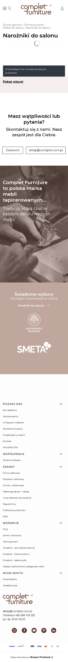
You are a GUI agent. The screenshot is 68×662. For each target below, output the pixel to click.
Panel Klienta (10, 579)
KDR (5, 516)
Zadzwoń (13, 150)
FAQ (5, 529)
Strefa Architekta (12, 460)
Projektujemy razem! (14, 435)
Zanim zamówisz (12, 535)
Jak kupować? (10, 541)
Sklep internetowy (30, 657)
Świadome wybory (13, 428)
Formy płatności (11, 473)
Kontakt (7, 441)
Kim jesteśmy (10, 410)
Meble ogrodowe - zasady (16, 491)
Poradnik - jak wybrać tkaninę (19, 547)
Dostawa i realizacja (13, 479)
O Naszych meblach (13, 422)
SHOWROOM (10, 447)
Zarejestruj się (10, 585)
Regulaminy (9, 504)
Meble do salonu (13, 27)
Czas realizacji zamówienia (17, 497)
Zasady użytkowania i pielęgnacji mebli (23, 566)
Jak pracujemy (10, 416)
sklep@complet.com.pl (46, 150)
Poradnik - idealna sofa (14, 560)
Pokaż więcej (13, 81)
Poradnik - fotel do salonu (16, 554)
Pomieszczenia (33, 24)
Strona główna (12, 24)
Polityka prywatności (14, 510)
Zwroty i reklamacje (13, 485)
